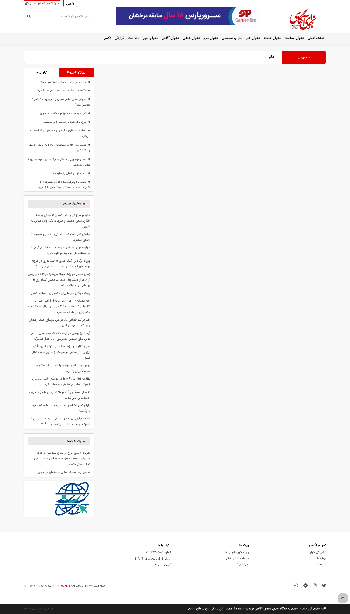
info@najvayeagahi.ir (153, 558)
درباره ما (321, 558)
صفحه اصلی (316, 38)
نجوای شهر (150, 38)
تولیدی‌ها (41, 72)
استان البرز (161, 564)
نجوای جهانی (191, 38)
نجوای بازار (211, 38)
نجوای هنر (253, 38)
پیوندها (244, 545)
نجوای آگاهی (170, 38)
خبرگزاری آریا (242, 564)
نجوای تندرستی (232, 38)
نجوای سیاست (294, 38)
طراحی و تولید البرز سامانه (38, 608)
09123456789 (158, 552)
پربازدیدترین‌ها (76, 72)
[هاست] (187, 16)
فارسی (70, 4)
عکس (107, 38)
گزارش (119, 38)
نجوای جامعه (272, 38)
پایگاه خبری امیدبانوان (236, 552)
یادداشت (134, 38)
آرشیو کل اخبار (318, 552)
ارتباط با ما (320, 564)
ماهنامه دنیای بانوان (237, 558)
